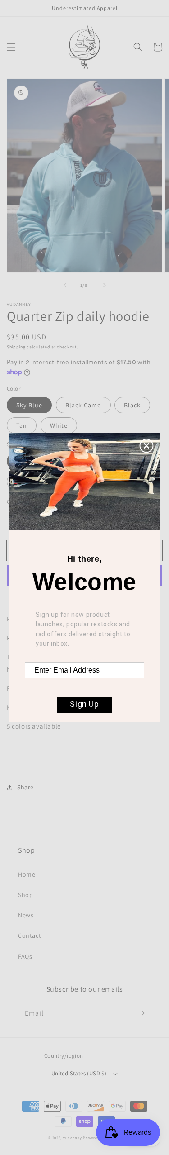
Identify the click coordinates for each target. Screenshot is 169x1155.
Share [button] (25, 787)
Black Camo (83, 405)
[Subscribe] (141, 1013)
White (59, 425)
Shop (25, 895)
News (25, 915)
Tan (21, 425)
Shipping (16, 347)
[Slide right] (104, 285)
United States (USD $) (78, 1073)
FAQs (25, 956)
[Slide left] (65, 285)
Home (26, 874)
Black (132, 405)
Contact (29, 935)
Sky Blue (29, 405)
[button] (11, 47)
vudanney (72, 1137)
